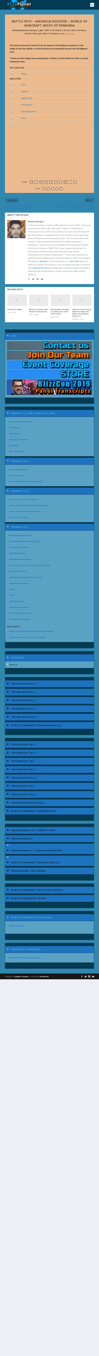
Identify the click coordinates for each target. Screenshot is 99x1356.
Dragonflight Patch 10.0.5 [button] (27, 803)
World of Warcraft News (74, 30)
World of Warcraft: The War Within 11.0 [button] (36, 725)
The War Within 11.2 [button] (23, 692)
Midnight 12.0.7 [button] (20, 461)
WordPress (44, 976)
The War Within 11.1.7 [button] (24, 700)
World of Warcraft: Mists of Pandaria (42, 33)
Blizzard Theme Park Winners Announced (38, 310)
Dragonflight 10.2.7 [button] (23, 744)
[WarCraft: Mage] (17, 300)
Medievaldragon (30, 30)
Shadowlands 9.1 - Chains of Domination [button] (36, 850)
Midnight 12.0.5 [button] (20, 491)
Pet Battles (57, 30)
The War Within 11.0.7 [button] (24, 717)
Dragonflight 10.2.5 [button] (23, 753)
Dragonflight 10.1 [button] (22, 786)
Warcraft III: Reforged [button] (26, 949)
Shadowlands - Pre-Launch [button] (28, 871)
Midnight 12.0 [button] (19, 527)
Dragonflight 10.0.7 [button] (23, 794)
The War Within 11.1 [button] (23, 709)
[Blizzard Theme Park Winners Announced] (38, 300)
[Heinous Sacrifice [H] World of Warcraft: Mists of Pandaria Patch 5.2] (82, 300)
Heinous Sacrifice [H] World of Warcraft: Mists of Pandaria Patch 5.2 (81, 312)
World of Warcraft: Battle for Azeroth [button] (37, 890)
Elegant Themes (21, 976)
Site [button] (13, 336)
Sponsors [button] (17, 657)
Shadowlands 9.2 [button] (22, 838)
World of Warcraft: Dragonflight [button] (33, 811)
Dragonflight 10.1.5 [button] (23, 778)
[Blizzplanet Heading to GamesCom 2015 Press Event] (60, 300)
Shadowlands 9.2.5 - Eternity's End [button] (33, 830)
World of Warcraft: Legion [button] (28, 898)
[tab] (49, 336)
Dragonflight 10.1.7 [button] (23, 769)
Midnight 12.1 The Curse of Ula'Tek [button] (33, 413)
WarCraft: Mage (14, 309)
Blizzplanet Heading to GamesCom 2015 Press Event (60, 311)
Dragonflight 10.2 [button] (22, 761)
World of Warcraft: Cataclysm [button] (31, 917)
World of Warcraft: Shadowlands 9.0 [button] (35, 862)
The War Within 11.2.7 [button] (24, 684)
